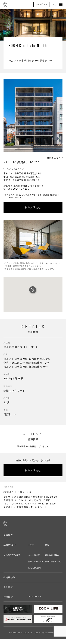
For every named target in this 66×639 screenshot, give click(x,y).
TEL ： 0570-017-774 (16, 503)
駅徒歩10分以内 (52, 555)
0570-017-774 (35, 596)
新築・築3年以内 (35, 561)
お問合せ (8, 596)
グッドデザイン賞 (53, 561)
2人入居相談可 (34, 568)
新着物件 (8, 535)
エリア (31, 545)
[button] (33, 290)
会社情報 (8, 587)
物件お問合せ (41, 4)
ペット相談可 (34, 555)
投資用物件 (9, 577)
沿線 (47, 545)
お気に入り (52, 158)
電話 (54, 4)
